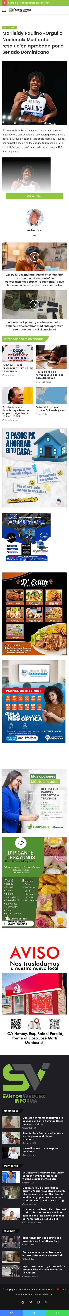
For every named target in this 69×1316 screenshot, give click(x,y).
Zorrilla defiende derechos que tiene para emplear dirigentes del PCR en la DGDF (16, 412)
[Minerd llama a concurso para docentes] (11, 1153)
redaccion (34, 230)
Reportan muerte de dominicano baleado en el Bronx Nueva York (41, 1239)
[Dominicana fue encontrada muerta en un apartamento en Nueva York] (11, 1257)
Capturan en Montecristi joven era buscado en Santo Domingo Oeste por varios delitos (42, 1121)
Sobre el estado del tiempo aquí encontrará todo (32, 2)
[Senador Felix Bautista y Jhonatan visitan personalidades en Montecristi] (11, 1138)
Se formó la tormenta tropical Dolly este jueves (51, 409)
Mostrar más (34, 196)
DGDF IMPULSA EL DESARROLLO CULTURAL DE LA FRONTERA (17, 368)
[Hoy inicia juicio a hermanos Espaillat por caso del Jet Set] (51, 357)
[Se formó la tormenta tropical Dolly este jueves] (51, 395)
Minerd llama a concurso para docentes (40, 1150)
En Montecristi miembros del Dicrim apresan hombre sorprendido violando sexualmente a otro (43, 1176)
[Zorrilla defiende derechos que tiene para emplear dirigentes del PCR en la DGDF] (17, 395)
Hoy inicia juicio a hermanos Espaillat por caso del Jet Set (49, 375)
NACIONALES (9, 27)
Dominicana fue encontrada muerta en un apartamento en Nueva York (43, 1254)
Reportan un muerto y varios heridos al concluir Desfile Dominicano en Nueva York (43, 1269)
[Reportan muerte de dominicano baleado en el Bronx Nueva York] (11, 1242)
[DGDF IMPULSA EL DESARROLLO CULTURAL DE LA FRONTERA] (17, 353)
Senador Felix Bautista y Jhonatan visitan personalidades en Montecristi (42, 1136)
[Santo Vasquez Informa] (21, 10)
